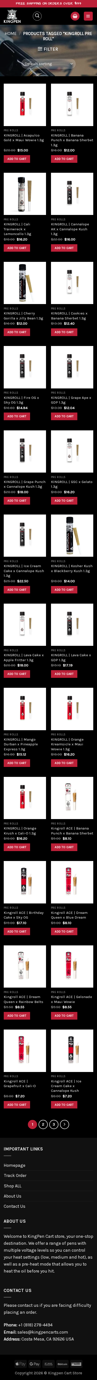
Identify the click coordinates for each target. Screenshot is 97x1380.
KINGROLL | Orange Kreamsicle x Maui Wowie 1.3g (67, 744)
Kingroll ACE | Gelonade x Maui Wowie (71, 999)
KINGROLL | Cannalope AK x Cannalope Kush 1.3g (70, 229)
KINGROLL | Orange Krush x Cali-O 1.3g (20, 830)
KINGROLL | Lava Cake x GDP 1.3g (71, 657)
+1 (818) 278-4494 (35, 1324)
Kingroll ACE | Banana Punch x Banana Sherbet (72, 830)
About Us (12, 1196)
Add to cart (16, 159)
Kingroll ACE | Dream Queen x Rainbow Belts (23, 999)
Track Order (15, 1175)
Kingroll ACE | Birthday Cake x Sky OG (24, 915)
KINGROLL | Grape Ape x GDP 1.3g (71, 400)
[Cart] (75, 16)
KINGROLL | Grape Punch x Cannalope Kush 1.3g (25, 484)
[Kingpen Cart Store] (16, 16)
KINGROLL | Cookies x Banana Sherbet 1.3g (69, 315)
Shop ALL (12, 1185)
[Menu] (88, 16)
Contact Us (14, 1206)
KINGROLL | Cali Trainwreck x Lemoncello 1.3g (17, 229)
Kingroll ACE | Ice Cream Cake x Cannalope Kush (66, 1086)
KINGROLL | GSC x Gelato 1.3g (72, 484)
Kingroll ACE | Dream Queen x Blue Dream (69, 915)
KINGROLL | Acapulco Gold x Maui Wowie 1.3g (24, 137)
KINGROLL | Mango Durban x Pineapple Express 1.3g (21, 744)
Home (11, 33)
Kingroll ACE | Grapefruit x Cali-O (20, 1083)
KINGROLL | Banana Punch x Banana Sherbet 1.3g (72, 140)
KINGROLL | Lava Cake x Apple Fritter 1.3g (24, 657)
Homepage (14, 1165)
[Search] (37, 16)
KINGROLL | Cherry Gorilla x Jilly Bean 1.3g (23, 315)
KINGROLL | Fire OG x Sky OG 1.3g (21, 400)
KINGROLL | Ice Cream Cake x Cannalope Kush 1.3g (24, 571)
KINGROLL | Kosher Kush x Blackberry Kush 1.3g (72, 568)
